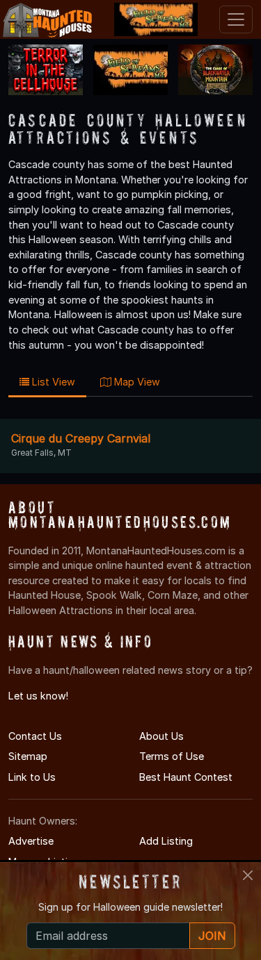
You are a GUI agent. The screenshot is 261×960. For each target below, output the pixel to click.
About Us (161, 736)
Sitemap (27, 756)
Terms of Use (171, 756)
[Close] (247, 875)
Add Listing (166, 841)
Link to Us (32, 777)
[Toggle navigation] (236, 19)
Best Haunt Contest (185, 777)
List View (52, 382)
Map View (135, 382)
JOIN (212, 936)
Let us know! (38, 696)
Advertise (31, 841)
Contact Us (35, 736)
